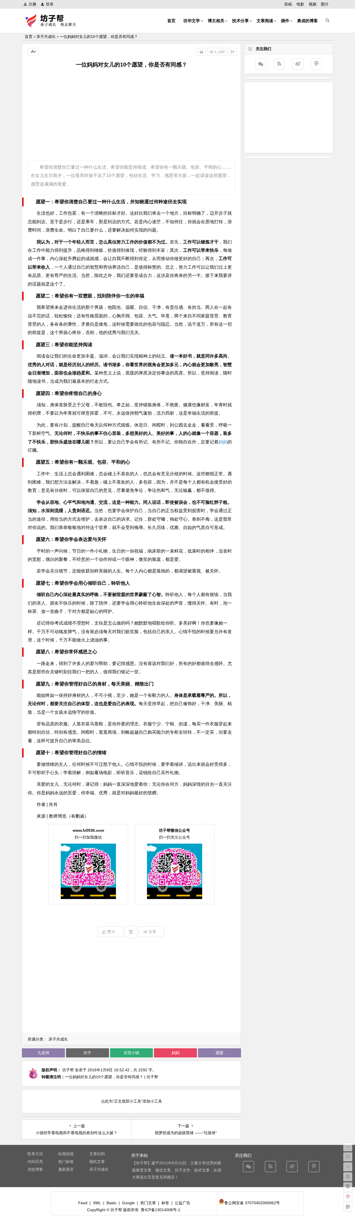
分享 (152, 931)
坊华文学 (191, 20)
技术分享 (240, 20)
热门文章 (148, 1203)
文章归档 (97, 1154)
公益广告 (182, 1203)
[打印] (201, 52)
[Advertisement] (131, 114)
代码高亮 (35, 1161)
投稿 (288, 4)
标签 (165, 1203)
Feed (82, 1203)
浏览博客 (35, 1169)
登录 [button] (50, 4)
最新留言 (66, 1169)
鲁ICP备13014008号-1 (160, 1210)
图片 (325, 4)
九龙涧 (43, 1053)
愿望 (219, 1053)
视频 (312, 4)
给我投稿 (66, 1154)
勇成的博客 (307, 20)
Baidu (111, 1203)
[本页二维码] (347, 1206)
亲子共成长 (46, 36)
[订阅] (279, 64)
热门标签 (66, 1161)
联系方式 (35, 1154)
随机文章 (97, 1161)
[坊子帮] (53, 25)
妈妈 (223, 442)
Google (128, 1203)
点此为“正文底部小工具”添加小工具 (131, 1101)
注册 (32, 4)
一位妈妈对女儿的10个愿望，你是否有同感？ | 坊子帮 (111, 1077)
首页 (171, 20)
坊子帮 (68, 1070)
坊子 (87, 1053)
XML (97, 1203)
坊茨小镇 (131, 1053)
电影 (300, 4)
